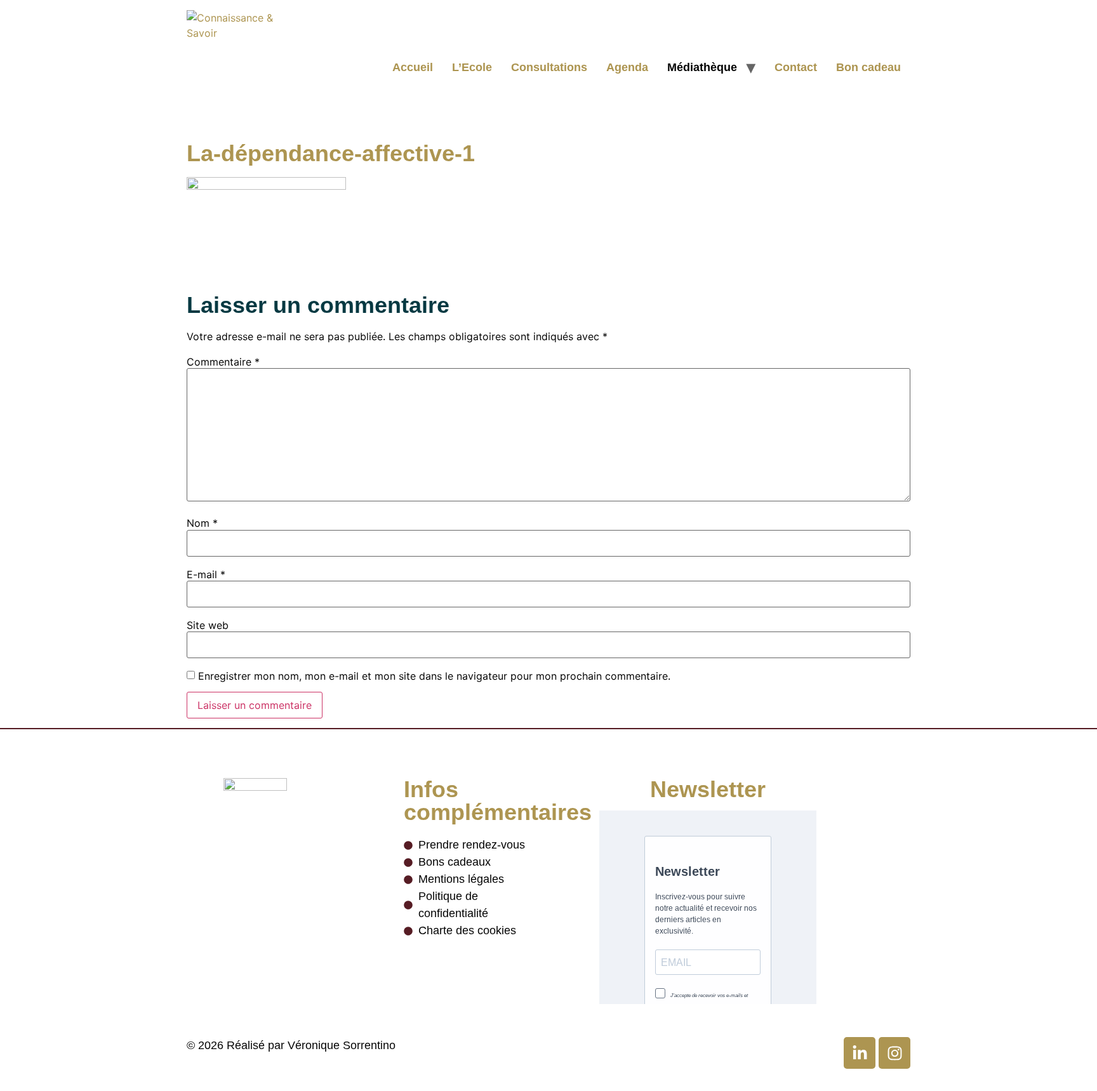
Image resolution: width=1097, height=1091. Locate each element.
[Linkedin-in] (859, 1053)
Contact (796, 67)
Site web (208, 625)
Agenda (627, 67)
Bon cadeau (868, 67)
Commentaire (223, 362)
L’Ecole (472, 67)
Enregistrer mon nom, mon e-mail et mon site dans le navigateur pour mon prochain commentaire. (434, 676)
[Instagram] (894, 1053)
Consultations (549, 67)
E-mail (206, 574)
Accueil (412, 67)
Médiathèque (702, 67)
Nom (202, 523)
